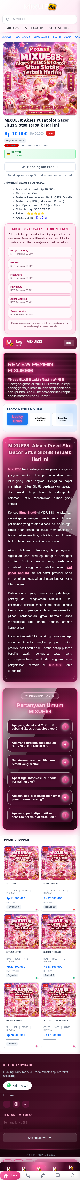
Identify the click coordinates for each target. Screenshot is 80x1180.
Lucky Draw (17, 419)
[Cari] (7, 19)
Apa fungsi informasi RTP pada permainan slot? (34, 780)
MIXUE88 (12, 28)
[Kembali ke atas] (72, 1159)
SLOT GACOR (34, 28)
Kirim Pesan (20, 1086)
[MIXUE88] (40, 7)
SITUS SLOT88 (59, 28)
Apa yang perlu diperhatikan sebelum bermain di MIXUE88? (34, 815)
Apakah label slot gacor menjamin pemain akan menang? (36, 797)
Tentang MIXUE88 (15, 1123)
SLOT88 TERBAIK (62, 36)
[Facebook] (6, 1104)
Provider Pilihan (62, 419)
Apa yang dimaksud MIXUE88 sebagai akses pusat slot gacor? (35, 727)
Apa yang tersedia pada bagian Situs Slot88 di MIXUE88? (34, 744)
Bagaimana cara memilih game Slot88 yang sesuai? (33, 762)
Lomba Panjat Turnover (40, 419)
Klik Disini (42, 218)
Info (68, 343)
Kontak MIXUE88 (15, 1129)
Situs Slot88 (27, 513)
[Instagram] (16, 1104)
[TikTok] (25, 1104)
